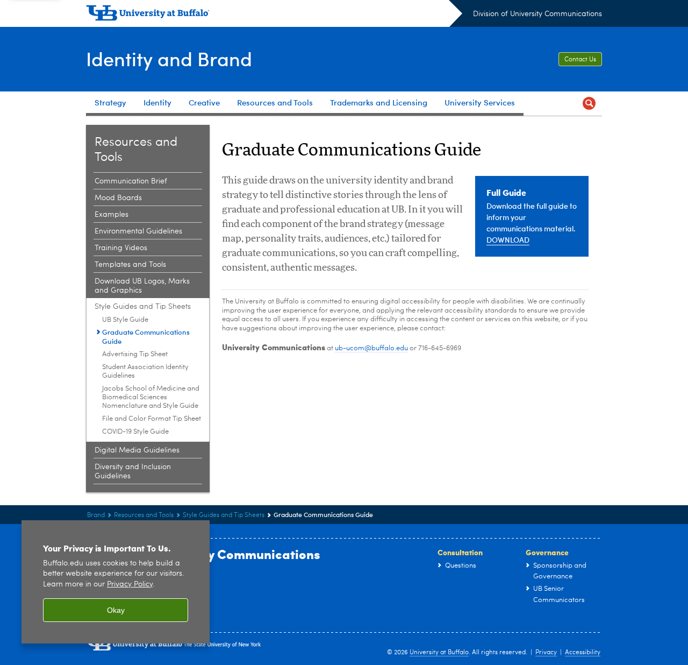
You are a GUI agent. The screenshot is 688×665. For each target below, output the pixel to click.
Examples (111, 214)
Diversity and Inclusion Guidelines (133, 471)
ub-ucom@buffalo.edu (371, 348)
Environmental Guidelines (138, 231)
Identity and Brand (169, 58)
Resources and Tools (144, 515)
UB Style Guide (125, 319)
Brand (96, 515)
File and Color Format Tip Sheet (151, 418)
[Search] (589, 103)
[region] (116, 581)
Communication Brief (131, 181)
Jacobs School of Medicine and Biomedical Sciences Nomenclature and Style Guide (150, 397)
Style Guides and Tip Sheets (143, 306)
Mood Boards (118, 198)
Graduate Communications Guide (146, 336)
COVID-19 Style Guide (135, 431)
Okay (116, 610)
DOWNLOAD (507, 240)
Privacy (546, 652)
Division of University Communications (537, 14)
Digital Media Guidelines (137, 450)
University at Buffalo (439, 652)
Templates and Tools (130, 264)
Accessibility (582, 652)
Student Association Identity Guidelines (145, 371)
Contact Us (580, 59)
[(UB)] (274, 15)
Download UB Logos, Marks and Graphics (142, 286)
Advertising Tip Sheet (135, 354)
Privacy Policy (130, 585)
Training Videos (121, 248)
